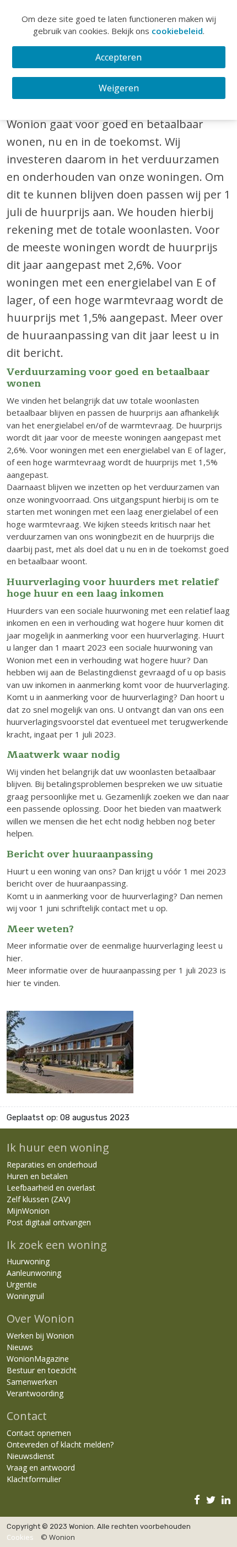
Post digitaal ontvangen (49, 1222)
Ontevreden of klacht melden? (60, 1444)
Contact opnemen (39, 1433)
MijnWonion (28, 1210)
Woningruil (25, 1296)
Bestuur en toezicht (42, 1370)
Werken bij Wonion (40, 1335)
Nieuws (20, 1347)
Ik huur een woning (58, 1147)
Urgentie (22, 1284)
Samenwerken (32, 1382)
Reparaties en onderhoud (52, 1164)
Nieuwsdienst (31, 1456)
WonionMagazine (38, 1358)
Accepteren (118, 57)
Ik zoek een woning (57, 1244)
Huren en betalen (37, 1176)
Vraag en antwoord (41, 1467)
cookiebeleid (177, 30)
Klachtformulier (34, 1479)
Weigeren (119, 88)
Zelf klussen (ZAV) (39, 1199)
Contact (27, 1415)
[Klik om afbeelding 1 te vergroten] (70, 1050)
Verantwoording (35, 1393)
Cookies (20, 1537)
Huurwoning (28, 1261)
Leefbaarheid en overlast (51, 1187)
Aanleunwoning (34, 1273)
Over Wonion (40, 1318)
